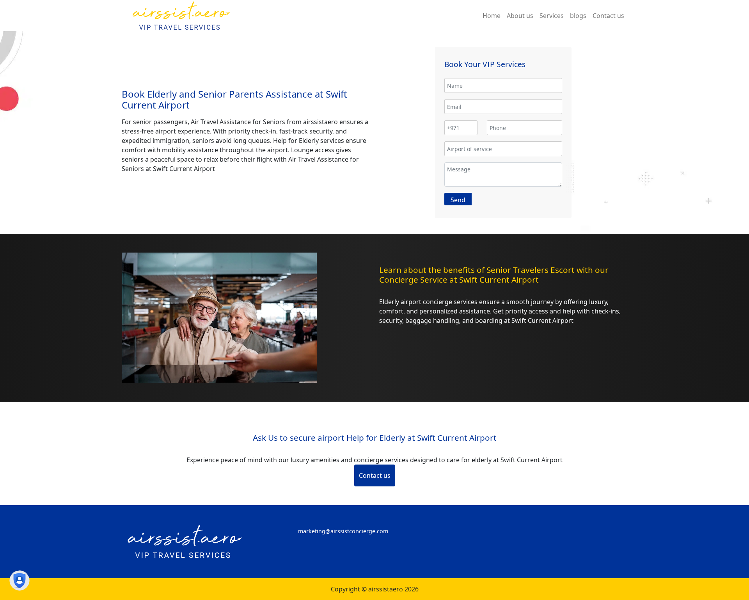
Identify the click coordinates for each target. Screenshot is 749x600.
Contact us (374, 475)
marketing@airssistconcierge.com (343, 531)
